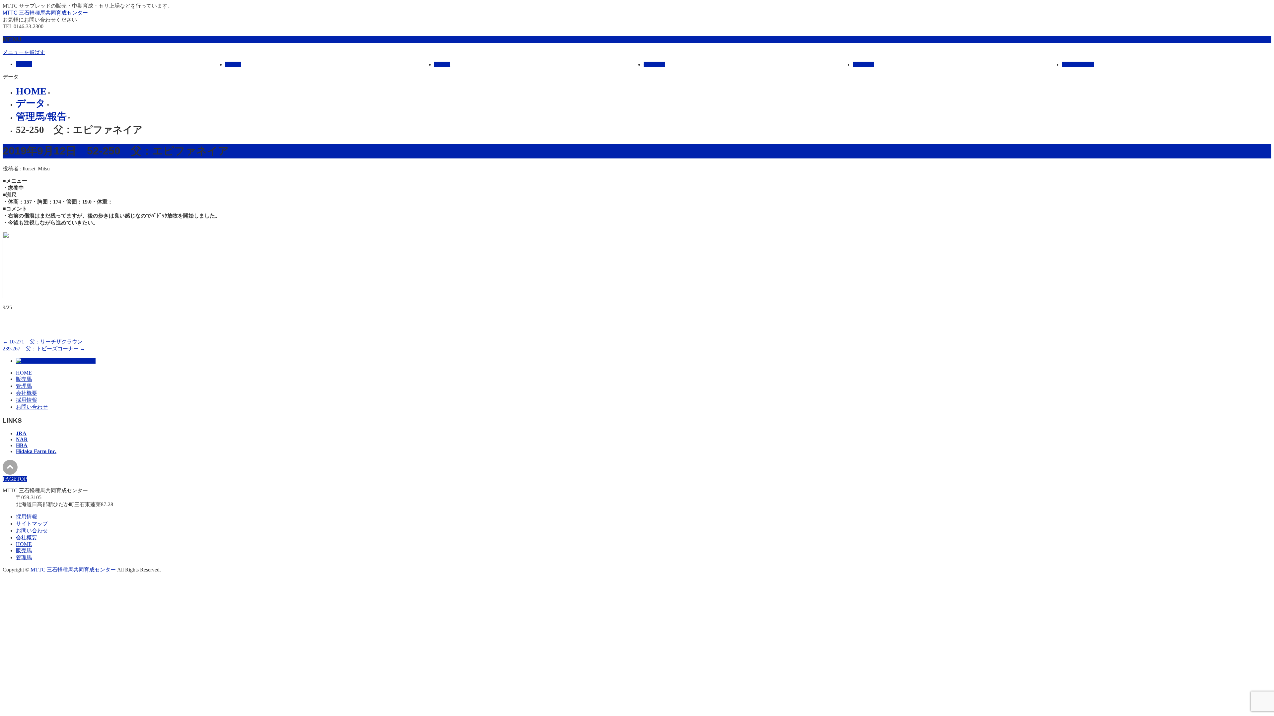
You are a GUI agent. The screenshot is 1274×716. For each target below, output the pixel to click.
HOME (24, 373)
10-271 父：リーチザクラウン (43, 341)
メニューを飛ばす (24, 52)
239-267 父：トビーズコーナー (44, 348)
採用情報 (26, 400)
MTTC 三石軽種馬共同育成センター (45, 13)
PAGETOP (15, 479)
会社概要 (26, 393)
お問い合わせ (32, 407)
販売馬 (24, 379)
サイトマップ (32, 523)
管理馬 (24, 386)
